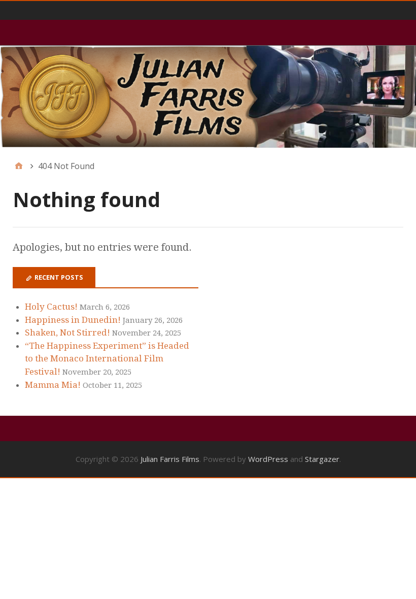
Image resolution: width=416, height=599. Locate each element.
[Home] (19, 166)
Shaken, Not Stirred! (67, 332)
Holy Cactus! (51, 307)
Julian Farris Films (170, 459)
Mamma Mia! (53, 385)
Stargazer (322, 459)
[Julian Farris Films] (208, 97)
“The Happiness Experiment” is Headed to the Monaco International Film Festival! (107, 359)
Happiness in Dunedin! (73, 320)
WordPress (268, 459)
